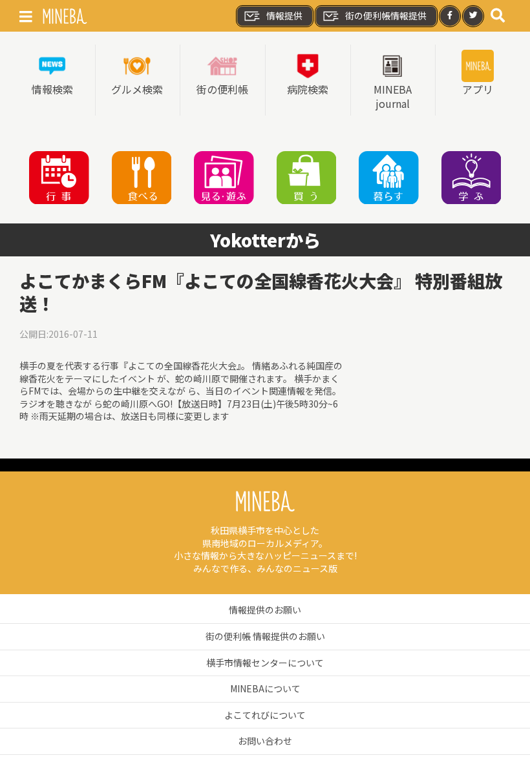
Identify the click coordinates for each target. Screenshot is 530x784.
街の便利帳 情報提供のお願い (265, 636)
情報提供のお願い (265, 609)
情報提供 (284, 15)
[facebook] (450, 16)
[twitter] (473, 16)
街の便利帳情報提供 (386, 15)
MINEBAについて (265, 688)
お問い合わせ (265, 740)
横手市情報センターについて (265, 662)
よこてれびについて (265, 714)
